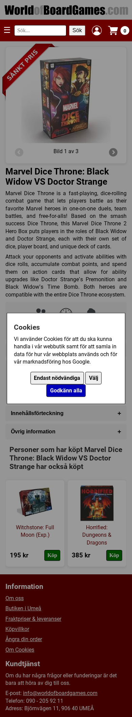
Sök (77, 30)
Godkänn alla (66, 391)
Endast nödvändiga (57, 378)
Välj (93, 378)
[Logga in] (96, 30)
